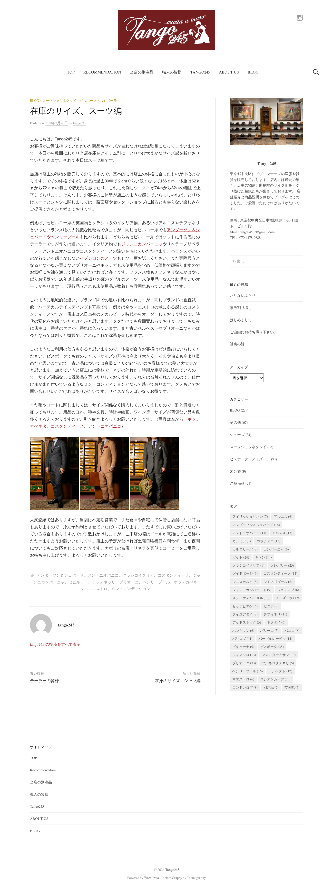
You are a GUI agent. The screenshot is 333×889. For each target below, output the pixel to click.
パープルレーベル (275, 638)
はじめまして (241, 319)
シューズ (237, 434)
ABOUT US (229, 71)
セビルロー (78, 581)
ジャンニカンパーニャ (142, 244)
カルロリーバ (245, 549)
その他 (235, 422)
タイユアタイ (245, 614)
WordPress (151, 877)
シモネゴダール (278, 581)
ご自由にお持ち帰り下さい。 (253, 331)
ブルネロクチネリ (278, 663)
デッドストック (246, 622)
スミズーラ (287, 597)
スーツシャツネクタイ (59, 100)
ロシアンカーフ (275, 679)
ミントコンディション (130, 588)
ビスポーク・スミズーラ (98, 100)
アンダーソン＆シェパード (60, 575)
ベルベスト (280, 671)
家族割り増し (241, 307)
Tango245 (200, 71)
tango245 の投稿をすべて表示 (55, 644)
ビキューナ (243, 646)
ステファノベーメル (251, 597)
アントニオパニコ (104, 426)
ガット (240, 557)
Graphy (177, 877)
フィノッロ (244, 654)
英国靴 (292, 687)
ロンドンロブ (245, 687)
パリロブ (242, 638)
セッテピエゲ (245, 606)
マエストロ (98, 588)
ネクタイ (276, 622)
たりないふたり (242, 295)
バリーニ (269, 630)
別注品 (271, 687)
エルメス (282, 532)
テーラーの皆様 (44, 680)
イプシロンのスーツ (98, 258)
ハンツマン (243, 630)
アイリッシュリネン (250, 516)
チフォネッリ (103, 581)
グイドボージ (245, 573)
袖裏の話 (237, 343)
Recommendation (102, 71)
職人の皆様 (172, 71)
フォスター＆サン (279, 654)
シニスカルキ (245, 581)
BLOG (253, 71)
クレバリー (282, 565)
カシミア (241, 541)
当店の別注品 (141, 71)
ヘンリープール (156, 581)
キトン (263, 557)
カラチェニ (268, 541)
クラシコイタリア (138, 575)
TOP (71, 71)
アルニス (283, 516)
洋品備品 (237, 483)
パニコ (292, 630)
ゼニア (271, 606)
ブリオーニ (129, 581)
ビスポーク (272, 646)
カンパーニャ (276, 549)
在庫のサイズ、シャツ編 (178, 680)
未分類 (235, 471)
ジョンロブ (288, 589)
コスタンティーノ (67, 426)
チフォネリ (275, 614)
